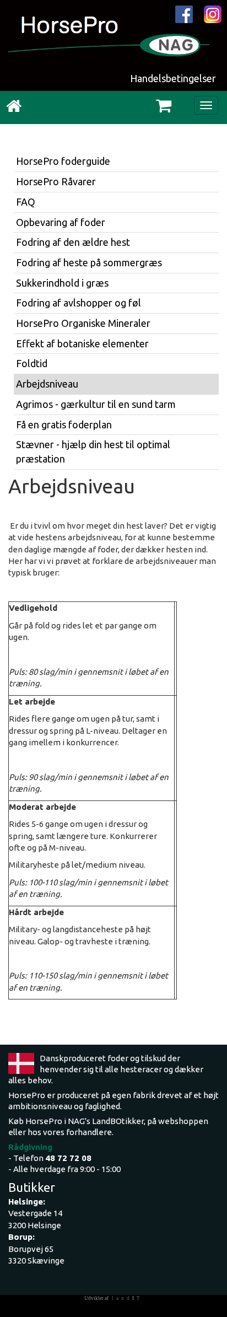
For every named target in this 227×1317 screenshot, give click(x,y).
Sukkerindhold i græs (62, 282)
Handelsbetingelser (173, 78)
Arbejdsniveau (47, 383)
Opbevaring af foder (60, 222)
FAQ (25, 201)
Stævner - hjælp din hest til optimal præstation (93, 451)
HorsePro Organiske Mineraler (83, 323)
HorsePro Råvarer (56, 181)
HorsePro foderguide (63, 160)
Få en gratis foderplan (64, 424)
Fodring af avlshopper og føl (78, 302)
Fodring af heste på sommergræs (89, 262)
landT (127, 1298)
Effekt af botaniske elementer (82, 343)
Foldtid (31, 363)
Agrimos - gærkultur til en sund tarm (96, 404)
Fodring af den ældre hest (73, 242)
